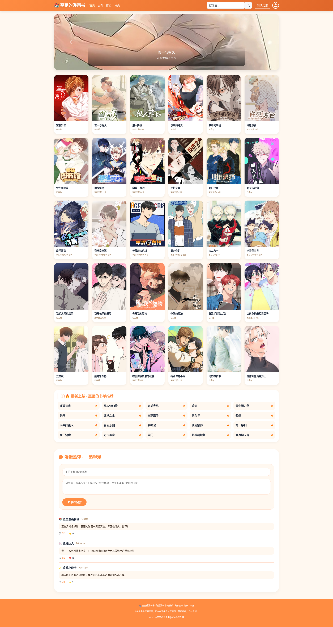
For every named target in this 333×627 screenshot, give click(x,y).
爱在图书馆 (62, 187)
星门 (166, 435)
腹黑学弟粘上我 (217, 313)
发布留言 (76, 502)
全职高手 (166, 415)
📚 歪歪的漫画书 (69, 5)
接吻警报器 (100, 376)
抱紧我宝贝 (253, 250)
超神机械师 (210, 435)
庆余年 (210, 415)
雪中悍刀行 (254, 406)
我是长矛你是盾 (102, 313)
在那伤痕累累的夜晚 (143, 376)
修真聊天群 (254, 435)
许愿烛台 (251, 125)
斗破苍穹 (78, 406)
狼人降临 (137, 125)
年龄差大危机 (139, 250)
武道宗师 (210, 425)
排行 (109, 5)
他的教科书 (215, 376)
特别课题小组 (177, 376)
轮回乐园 (123, 425)
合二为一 (213, 250)
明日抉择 (213, 187)
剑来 (78, 415)
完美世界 (166, 406)
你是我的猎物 (139, 313)
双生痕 (59, 376)
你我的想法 (176, 313)
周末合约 (175, 250)
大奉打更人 (78, 425)
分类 (117, 5)
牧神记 (166, 425)
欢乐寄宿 (61, 250)
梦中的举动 (215, 125)
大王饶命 (78, 435)
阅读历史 (262, 5)
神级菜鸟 (99, 187)
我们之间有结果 (64, 313)
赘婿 (254, 415)
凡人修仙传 (123, 406)
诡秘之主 (123, 415)
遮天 (210, 406)
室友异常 (61, 125)
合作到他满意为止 (256, 376)
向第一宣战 (138, 187)
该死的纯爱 (176, 125)
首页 (92, 5)
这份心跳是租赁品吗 (257, 313)
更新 (100, 5)
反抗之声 (175, 187)
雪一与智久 (100, 125)
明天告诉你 (253, 187)
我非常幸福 (100, 250)
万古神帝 (123, 435)
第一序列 (254, 425)
